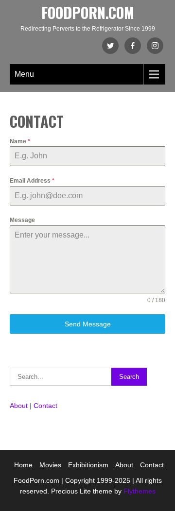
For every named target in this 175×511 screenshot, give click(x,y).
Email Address (32, 180)
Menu (24, 74)
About (19, 405)
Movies (50, 465)
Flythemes (139, 491)
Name (20, 141)
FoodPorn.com (87, 12)
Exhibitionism (88, 465)
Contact (45, 405)
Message (22, 220)
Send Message (88, 324)
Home (23, 465)
